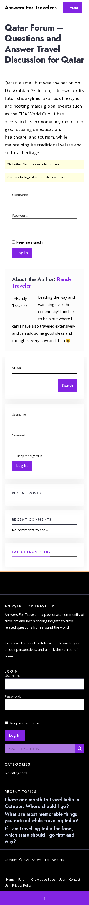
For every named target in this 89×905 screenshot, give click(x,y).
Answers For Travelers (30, 7)
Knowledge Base (43, 879)
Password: (20, 215)
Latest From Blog (31, 552)
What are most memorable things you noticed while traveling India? (41, 817)
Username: (20, 194)
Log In (22, 252)
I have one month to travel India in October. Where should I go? (42, 803)
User (62, 879)
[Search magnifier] (79, 748)
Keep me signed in (30, 242)
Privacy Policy (22, 885)
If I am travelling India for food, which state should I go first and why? (39, 835)
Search (19, 367)
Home (10, 879)
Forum (22, 879)
